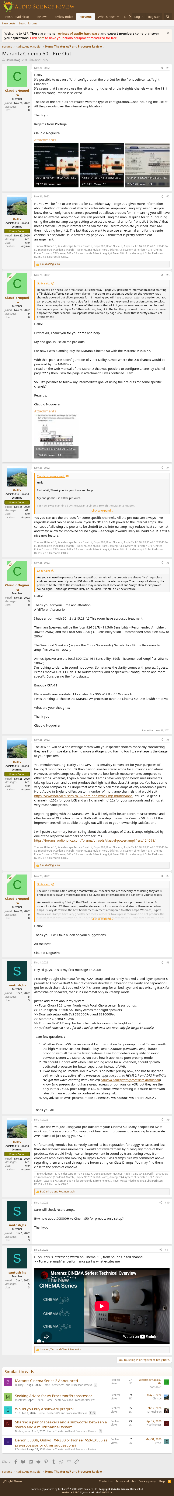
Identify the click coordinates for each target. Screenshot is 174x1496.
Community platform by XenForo (64, 1488)
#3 (168, 275)
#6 (168, 739)
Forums (85, 16)
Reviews (41, 16)
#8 (168, 962)
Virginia (25, 246)
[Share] (162, 68)
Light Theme (14, 1481)
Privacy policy (147, 1481)
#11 (167, 1249)
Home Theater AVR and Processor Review (67, 1385)
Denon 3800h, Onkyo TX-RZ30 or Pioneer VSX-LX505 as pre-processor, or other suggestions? (61, 1443)
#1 (168, 68)
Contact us (105, 1481)
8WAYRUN (106, 1492)
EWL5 (158, 1443)
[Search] (168, 16)
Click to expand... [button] (102, 510)
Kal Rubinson (153, 1411)
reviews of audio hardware (78, 33)
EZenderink (21, 1449)
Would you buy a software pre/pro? (44, 1408)
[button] (118, 16)
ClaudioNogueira (16, 60)
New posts (8, 23)
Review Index (63, 16)
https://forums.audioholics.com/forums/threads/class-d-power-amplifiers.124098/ (95, 840)
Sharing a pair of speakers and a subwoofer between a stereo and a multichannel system (61, 1425)
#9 (168, 1119)
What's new (106, 16)
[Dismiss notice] (168, 33)
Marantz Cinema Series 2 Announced (46, 1380)
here (41, 38)
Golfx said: (43, 283)
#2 (168, 196)
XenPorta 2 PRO (70, 1492)
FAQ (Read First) (17, 16)
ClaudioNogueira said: (51, 476)
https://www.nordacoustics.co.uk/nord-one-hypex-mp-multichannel (83, 796)
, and (60, 1349)
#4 (168, 468)
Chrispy (157, 1398)
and (57, 1191)
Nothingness (22, 1431)
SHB (17, 1413)
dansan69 (155, 1387)
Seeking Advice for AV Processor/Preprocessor (53, 1395)
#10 (167, 1202)
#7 (168, 876)
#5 (168, 562)
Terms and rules (126, 1481)
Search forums (28, 23)
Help (162, 1481)
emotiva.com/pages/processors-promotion (130, 1080)
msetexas (21, 1400)
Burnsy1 (20, 1385)
